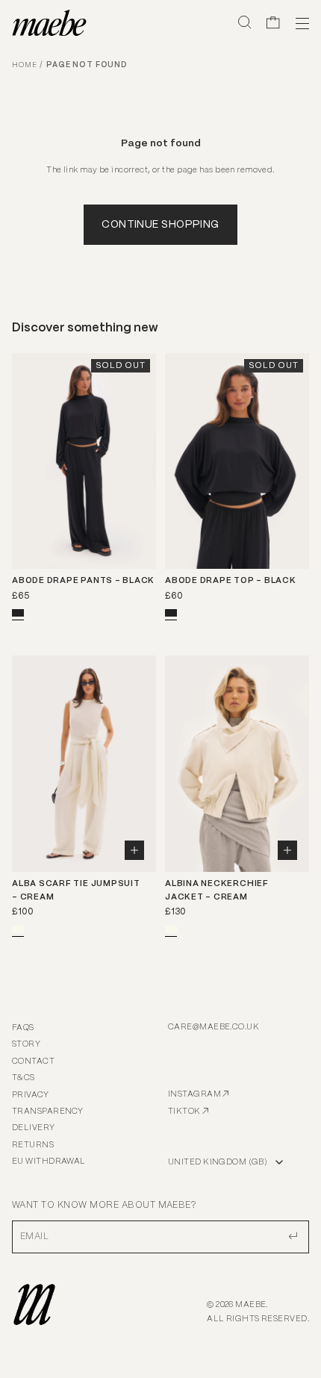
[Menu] (300, 22)
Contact (33, 1061)
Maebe (250, 1305)
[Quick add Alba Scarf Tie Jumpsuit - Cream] (134, 850)
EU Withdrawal (49, 1161)
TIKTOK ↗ (189, 1111)
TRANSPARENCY (47, 1111)
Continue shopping (160, 224)
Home (24, 65)
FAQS (23, 1028)
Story (26, 1044)
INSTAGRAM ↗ (199, 1094)
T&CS (23, 1078)
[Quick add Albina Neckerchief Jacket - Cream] (287, 850)
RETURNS (33, 1145)
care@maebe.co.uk (213, 1027)
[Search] (244, 22)
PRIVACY (30, 1095)
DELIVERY (33, 1128)
